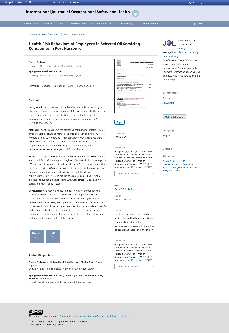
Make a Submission (174, 116)
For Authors (168, 102)
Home (52, 2)
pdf (120, 122)
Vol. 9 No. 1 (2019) (58, 34)
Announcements (149, 23)
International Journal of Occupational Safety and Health (78, 11)
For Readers (168, 98)
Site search (73, 2)
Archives (47, 23)
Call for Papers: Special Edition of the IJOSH (113, 23)
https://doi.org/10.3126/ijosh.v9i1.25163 (133, 167)
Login (201, 2)
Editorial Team (78, 23)
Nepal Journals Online (19, 2)
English (167, 135)
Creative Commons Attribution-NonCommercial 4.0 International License (98, 316)
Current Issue (31, 23)
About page (169, 79)
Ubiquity (180, 48)
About (61, 2)
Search (199, 23)
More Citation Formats (127, 173)
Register (191, 2)
